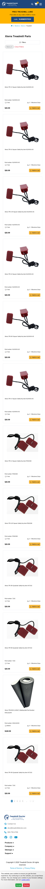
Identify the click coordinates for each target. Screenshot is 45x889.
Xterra (22, 26)
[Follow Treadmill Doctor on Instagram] (11, 837)
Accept (18, 885)
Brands (17, 26)
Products (8, 843)
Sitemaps (8, 850)
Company (9, 846)
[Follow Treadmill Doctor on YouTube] (16, 837)
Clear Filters (19, 47)
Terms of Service (16, 868)
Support (8, 853)
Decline (26, 885)
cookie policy (25, 880)
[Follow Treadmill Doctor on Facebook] (6, 837)
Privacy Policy (29, 868)
